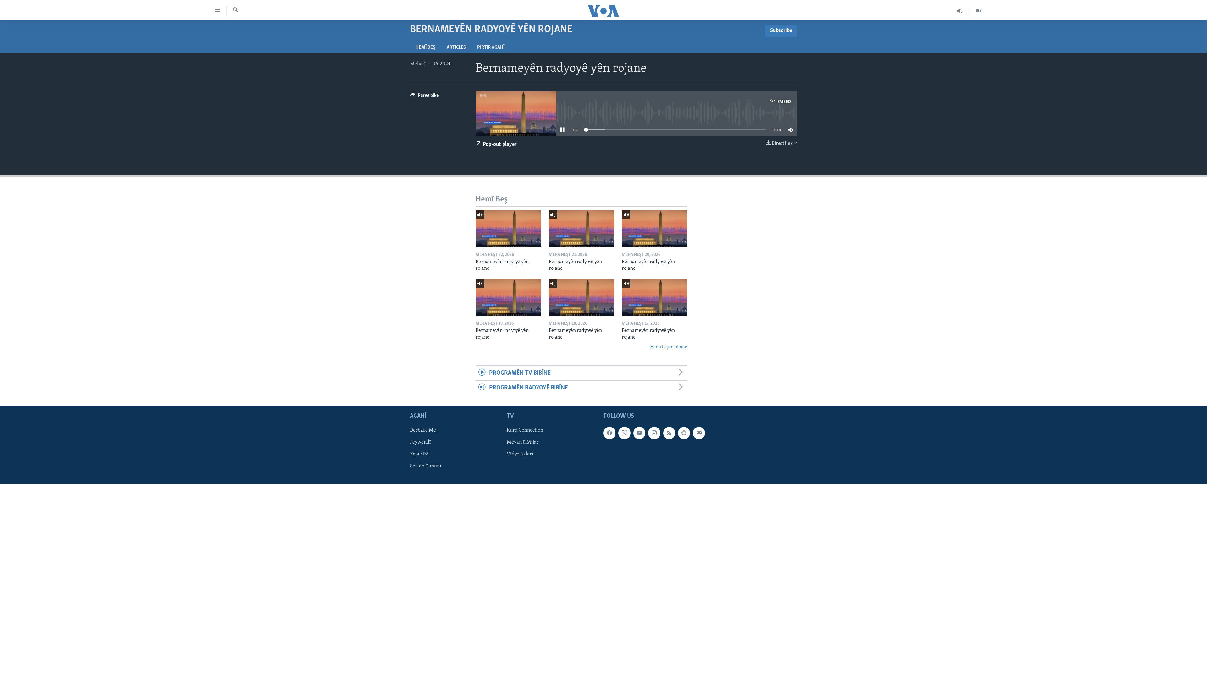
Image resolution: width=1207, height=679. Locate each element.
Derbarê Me (423, 430)
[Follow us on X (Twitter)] (624, 433)
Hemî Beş (425, 47)
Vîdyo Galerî (520, 454)
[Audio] (959, 10)
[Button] (424, 97)
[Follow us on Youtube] (639, 433)
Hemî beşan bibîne (668, 347)
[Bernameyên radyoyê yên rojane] (508, 228)
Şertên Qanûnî (425, 466)
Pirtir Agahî (490, 47)
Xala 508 (419, 454)
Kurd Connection (525, 430)
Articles (456, 47)
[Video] (978, 10)
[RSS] (669, 433)
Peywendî (420, 442)
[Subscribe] (699, 433)
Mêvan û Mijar (523, 442)
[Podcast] (684, 433)
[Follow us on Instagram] (654, 433)
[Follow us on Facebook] (609, 433)
